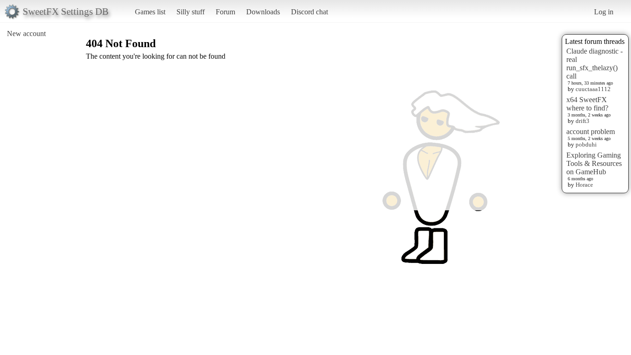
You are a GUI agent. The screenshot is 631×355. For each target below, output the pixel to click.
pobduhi (586, 144)
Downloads (263, 12)
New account (26, 33)
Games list (150, 12)
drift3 (582, 120)
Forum (225, 12)
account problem (590, 131)
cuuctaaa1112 (593, 89)
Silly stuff (190, 12)
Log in (603, 12)
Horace (584, 184)
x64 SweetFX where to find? (587, 104)
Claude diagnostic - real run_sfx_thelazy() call (594, 63)
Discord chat (309, 12)
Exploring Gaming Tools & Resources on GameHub (594, 163)
